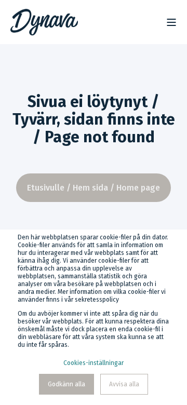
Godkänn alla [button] (66, 384)
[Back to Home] (44, 22)
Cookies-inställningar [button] (93, 363)
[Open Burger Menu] (171, 22)
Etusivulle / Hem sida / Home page (93, 188)
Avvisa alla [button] (124, 384)
